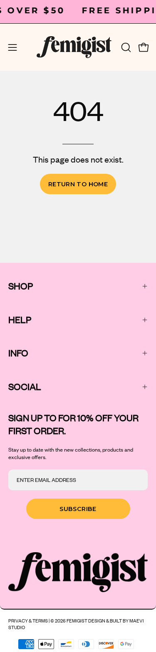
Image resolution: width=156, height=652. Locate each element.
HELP (19, 320)
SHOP (20, 286)
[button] (125, 47)
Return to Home (78, 184)
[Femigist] (74, 47)
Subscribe (77, 509)
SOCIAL (24, 386)
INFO (18, 353)
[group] (78, 10)
